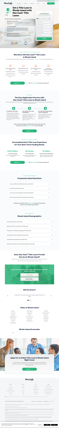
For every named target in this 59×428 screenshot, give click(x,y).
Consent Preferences (46, 401)
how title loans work (37, 59)
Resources (23, 386)
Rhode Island (24, 36)
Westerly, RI (46, 320)
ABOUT (38, 3)
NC (30, 396)
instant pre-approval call (44, 15)
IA (16, 396)
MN (25, 396)
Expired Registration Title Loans (48, 392)
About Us (10, 386)
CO (12, 396)
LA (22, 396)
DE (13, 396)
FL (14, 396)
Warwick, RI (13, 320)
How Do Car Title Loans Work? (48, 386)
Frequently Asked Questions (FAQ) (48, 389)
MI (24, 396)
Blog (23, 392)
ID (17, 396)
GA (15, 396)
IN (19, 396)
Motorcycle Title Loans (36, 389)
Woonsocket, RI (13, 322)
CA (11, 396)
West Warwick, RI (29, 320)
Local (23, 389)
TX (43, 396)
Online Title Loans (36, 386)
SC (41, 396)
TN (42, 396)
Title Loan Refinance (35, 392)
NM (34, 396)
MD (23, 396)
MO (26, 396)
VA (45, 396)
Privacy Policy (33, 401)
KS (20, 396)
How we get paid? (10, 389)
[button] (29, 184)
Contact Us (10, 392)
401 (13, 332)
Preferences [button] (10, 425)
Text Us (44, 3)
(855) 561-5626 (22, 22)
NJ (33, 396)
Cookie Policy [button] (26, 424)
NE (31, 396)
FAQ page (40, 125)
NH (32, 396)
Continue (44, 38)
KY (21, 396)
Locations (25, 3)
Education (32, 3)
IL (18, 396)
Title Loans (18, 3)
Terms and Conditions (39, 401)
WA (46, 396)
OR (39, 396)
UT (44, 396)
